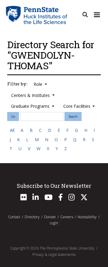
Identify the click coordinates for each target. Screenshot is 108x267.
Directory (32, 216)
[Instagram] (71, 198)
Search (73, 116)
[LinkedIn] (35, 198)
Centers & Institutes (31, 95)
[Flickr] (23, 198)
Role (39, 84)
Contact (14, 216)
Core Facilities (77, 106)
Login (54, 222)
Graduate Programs (31, 106)
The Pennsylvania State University (67, 248)
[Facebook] (60, 198)
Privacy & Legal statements (54, 254)
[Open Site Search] (85, 15)
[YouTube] (48, 198)
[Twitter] (84, 198)
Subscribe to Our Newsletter (54, 185)
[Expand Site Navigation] (97, 15)
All (12, 130)
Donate (50, 216)
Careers (66, 216)
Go (13, 116)
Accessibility (87, 216)
